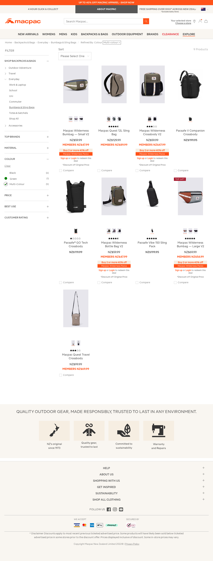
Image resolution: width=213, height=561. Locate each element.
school (13, 90)
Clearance (170, 34)
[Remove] (119, 42)
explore (189, 34)
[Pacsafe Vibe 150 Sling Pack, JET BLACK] (152, 230)
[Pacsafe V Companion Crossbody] (190, 84)
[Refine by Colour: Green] (5, 178)
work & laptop (17, 84)
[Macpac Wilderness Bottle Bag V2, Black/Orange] (119, 230)
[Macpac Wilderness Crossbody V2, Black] (155, 118)
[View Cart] (206, 21)
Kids (74, 34)
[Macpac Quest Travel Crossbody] (75, 308)
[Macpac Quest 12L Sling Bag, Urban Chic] (114, 118)
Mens (63, 34)
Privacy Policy (132, 544)
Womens (48, 34)
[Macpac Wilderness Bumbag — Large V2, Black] (196, 230)
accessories (15, 125)
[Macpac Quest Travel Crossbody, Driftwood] (73, 342)
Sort (61, 49)
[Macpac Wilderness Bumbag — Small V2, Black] (81, 118)
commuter (15, 101)
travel (12, 73)
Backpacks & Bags (94, 34)
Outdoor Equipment (127, 34)
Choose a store (183, 23)
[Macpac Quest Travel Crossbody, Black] (78, 342)
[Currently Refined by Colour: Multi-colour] (5, 184)
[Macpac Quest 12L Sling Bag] (114, 84)
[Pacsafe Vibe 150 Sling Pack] (152, 196)
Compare (68, 170)
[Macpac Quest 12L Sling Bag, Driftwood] (108, 118)
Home (8, 42)
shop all (14, 118)
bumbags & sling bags (21, 107)
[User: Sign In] (200, 21)
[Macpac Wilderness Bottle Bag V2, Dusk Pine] (114, 230)
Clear (7, 166)
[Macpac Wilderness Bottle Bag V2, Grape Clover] (108, 230)
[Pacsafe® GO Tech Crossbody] (75, 196)
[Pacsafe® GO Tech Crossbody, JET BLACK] (76, 230)
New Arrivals (28, 34)
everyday (14, 79)
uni (11, 96)
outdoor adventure (20, 68)
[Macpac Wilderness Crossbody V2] (152, 84)
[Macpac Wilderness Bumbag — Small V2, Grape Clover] (70, 118)
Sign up (64, 158)
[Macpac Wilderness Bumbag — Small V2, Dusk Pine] (76, 118)
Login (74, 158)
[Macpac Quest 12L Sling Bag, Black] (119, 118)
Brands (152, 34)
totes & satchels (18, 113)
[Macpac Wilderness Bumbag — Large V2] (190, 196)
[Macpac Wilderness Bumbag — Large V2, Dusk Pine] (190, 230)
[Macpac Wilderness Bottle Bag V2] (114, 196)
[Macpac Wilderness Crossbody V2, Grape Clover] (149, 118)
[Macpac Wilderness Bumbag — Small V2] (75, 84)
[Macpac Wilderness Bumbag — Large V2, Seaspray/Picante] (185, 230)
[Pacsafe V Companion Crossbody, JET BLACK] (190, 118)
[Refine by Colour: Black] (5, 172)
